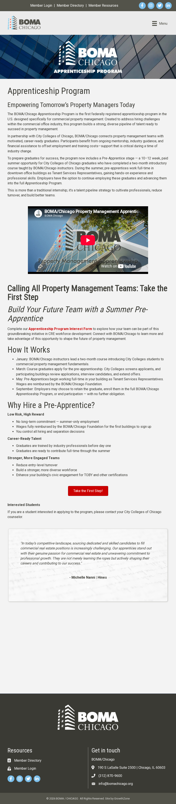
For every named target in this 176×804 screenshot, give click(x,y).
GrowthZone (122, 798)
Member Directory (70, 5)
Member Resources (103, 5)
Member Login (41, 5)
